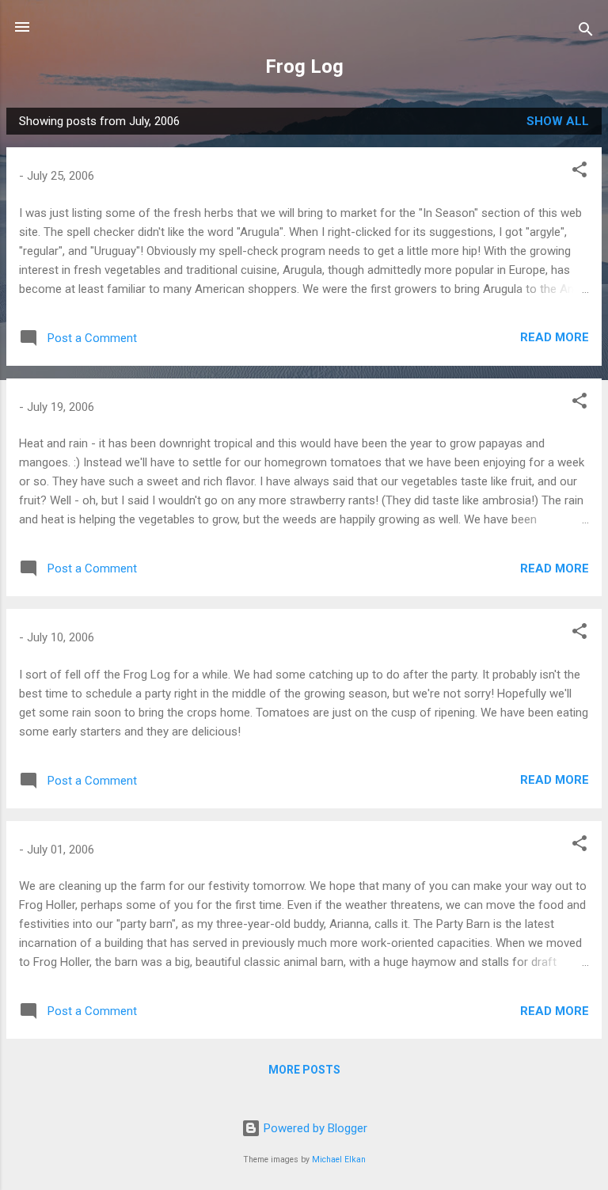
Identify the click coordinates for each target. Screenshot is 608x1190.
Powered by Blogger (313, 1128)
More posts (304, 1069)
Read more (554, 337)
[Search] (585, 32)
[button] (579, 172)
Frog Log (304, 66)
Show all (557, 121)
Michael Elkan (339, 1159)
